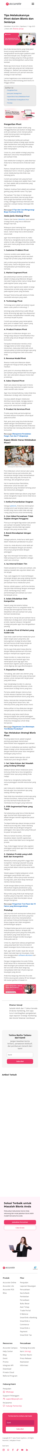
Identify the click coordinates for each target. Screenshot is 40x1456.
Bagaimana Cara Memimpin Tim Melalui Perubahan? (19, 728)
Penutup (9, 103)
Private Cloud (8, 1372)
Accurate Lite (8, 1286)
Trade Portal (25, 1310)
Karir (25, 1351)
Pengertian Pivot (12, 90)
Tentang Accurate (27, 1348)
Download (7, 1369)
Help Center (8, 1351)
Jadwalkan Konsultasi (20, 1222)
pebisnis (13, 506)
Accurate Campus (10, 1348)
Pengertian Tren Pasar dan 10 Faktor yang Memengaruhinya (20, 905)
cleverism (21, 219)
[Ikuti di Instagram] (4, 1450)
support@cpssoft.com (14, 1399)
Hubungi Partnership (14, 1406)
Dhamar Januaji (18, 29)
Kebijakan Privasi (14, 1440)
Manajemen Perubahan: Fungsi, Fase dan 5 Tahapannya (17, 435)
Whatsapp (10, 1392)
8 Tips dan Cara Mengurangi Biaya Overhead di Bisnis (19, 211)
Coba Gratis (20, 1228)
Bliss (5, 1293)
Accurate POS (8, 1289)
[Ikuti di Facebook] (13, 1450)
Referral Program (10, 1376)
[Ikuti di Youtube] (22, 1450)
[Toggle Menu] (33, 4)
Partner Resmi (26, 1355)
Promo (5, 1362)
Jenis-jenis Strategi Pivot (14, 93)
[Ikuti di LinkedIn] (27, 1450)
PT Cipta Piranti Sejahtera (18, 1438)
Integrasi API (8, 1365)
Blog (5, 1355)
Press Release (25, 1358)
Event (5, 1358)
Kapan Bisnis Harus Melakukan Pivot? (18, 96)
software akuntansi (25, 955)
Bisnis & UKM (27, 1101)
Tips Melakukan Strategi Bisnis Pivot (18, 100)
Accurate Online (9, 1282)
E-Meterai (24, 1314)
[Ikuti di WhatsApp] (8, 1450)
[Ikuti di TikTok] (18, 1450)
